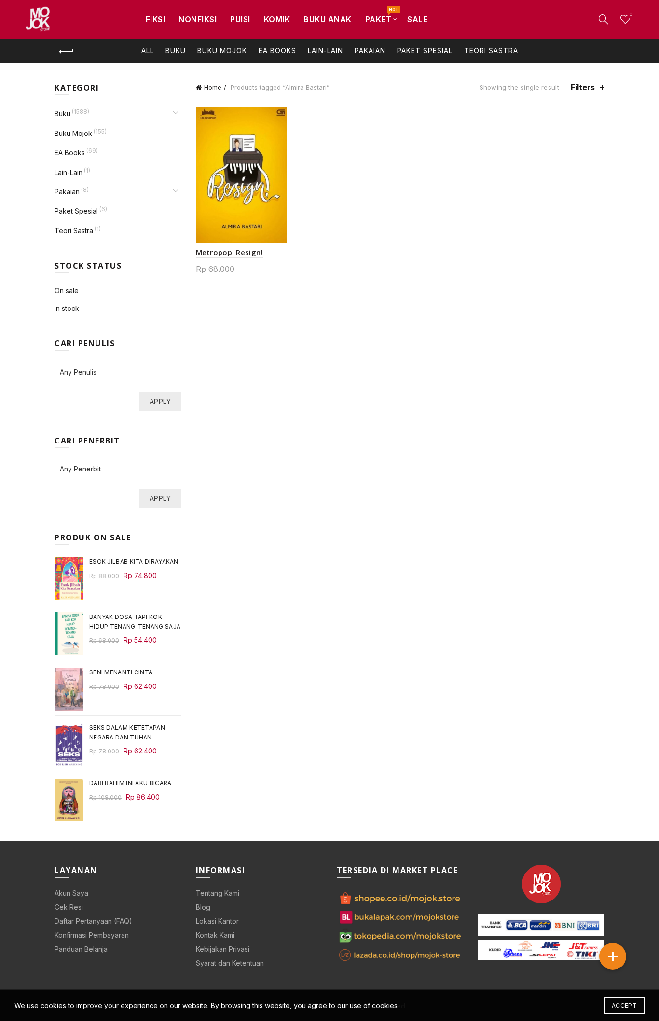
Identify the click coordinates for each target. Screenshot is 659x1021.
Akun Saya (71, 893)
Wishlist (630, 14)
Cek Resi (69, 907)
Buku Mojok (222, 50)
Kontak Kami (215, 935)
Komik (277, 19)
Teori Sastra (491, 50)
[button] (612, 956)
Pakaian (370, 50)
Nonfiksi (197, 19)
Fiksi (155, 19)
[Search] (603, 19)
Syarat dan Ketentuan (230, 963)
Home (212, 87)
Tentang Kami (217, 893)
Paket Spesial (425, 50)
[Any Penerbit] (113, 469)
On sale (67, 290)
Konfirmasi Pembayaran (92, 935)
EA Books (277, 50)
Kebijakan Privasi (222, 949)
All (147, 50)
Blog (203, 907)
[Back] (67, 51)
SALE (417, 19)
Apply (160, 401)
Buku (175, 50)
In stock (67, 308)
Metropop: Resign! (229, 252)
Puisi (240, 19)
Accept (624, 1005)
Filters (583, 87)
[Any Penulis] (113, 372)
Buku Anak (327, 19)
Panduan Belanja (81, 949)
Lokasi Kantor (217, 921)
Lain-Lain (325, 50)
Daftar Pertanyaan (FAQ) (93, 921)
